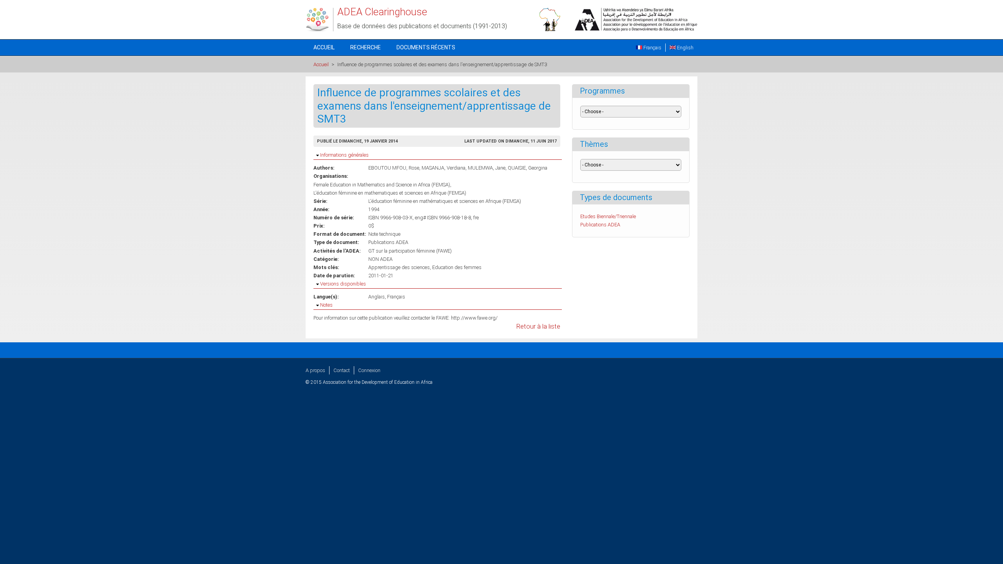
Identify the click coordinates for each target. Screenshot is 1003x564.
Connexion (369, 370)
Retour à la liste (538, 326)
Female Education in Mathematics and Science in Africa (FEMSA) (381, 185)
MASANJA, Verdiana (443, 168)
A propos (315, 370)
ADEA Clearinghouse (382, 12)
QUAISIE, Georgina (527, 168)
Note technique (384, 234)
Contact (341, 370)
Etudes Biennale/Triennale (608, 216)
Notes (326, 305)
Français (651, 48)
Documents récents (425, 47)
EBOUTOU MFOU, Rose (393, 168)
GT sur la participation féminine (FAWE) (410, 251)
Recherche (365, 47)
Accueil (324, 47)
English (684, 48)
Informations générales (344, 155)
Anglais (376, 297)
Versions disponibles (343, 284)
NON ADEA (380, 259)
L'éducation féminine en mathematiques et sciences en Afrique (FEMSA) (389, 193)
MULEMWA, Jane (486, 168)
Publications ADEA (388, 242)
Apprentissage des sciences (399, 267)
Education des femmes (457, 267)
